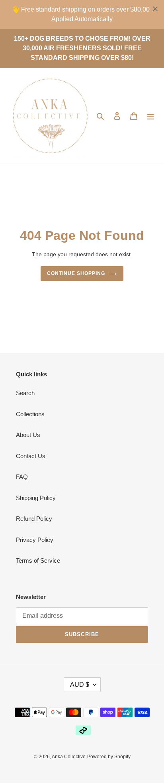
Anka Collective (69, 756)
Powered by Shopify (109, 756)
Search (25, 393)
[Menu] (150, 116)
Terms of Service (38, 560)
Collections (30, 414)
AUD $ (79, 684)
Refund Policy (34, 518)
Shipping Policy (36, 497)
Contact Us (30, 456)
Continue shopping (76, 273)
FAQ (22, 476)
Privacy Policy (34, 539)
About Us (28, 434)
